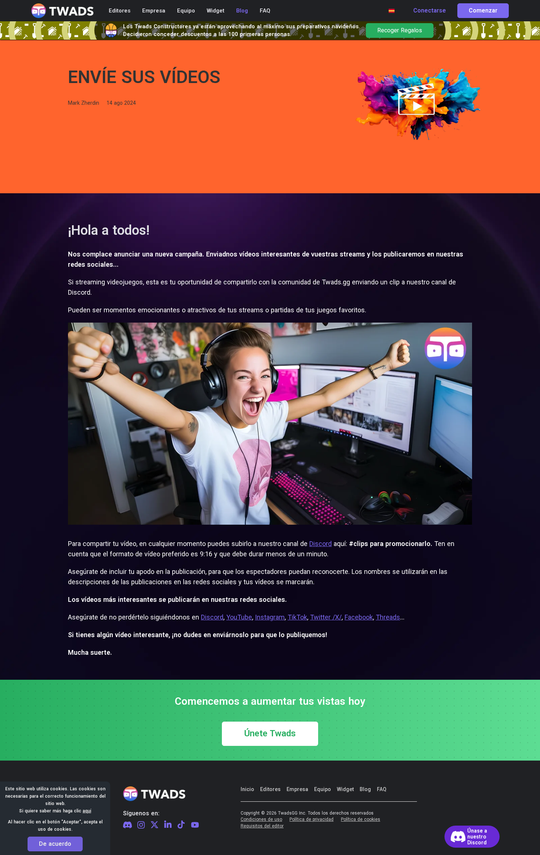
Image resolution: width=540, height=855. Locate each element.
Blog (365, 789)
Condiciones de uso (261, 819)
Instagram (270, 617)
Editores (270, 789)
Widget (345, 789)
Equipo (322, 789)
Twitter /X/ (326, 617)
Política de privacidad (311, 819)
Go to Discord (472, 837)
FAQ (381, 789)
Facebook (359, 617)
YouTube (239, 617)
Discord (320, 543)
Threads (388, 617)
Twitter (154, 824)
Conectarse (429, 11)
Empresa (297, 789)
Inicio (247, 789)
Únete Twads (270, 734)
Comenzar (483, 11)
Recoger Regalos (399, 30)
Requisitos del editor (262, 826)
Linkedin (168, 824)
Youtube (195, 824)
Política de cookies (360, 819)
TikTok (297, 617)
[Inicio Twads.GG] (62, 10)
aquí (87, 810)
